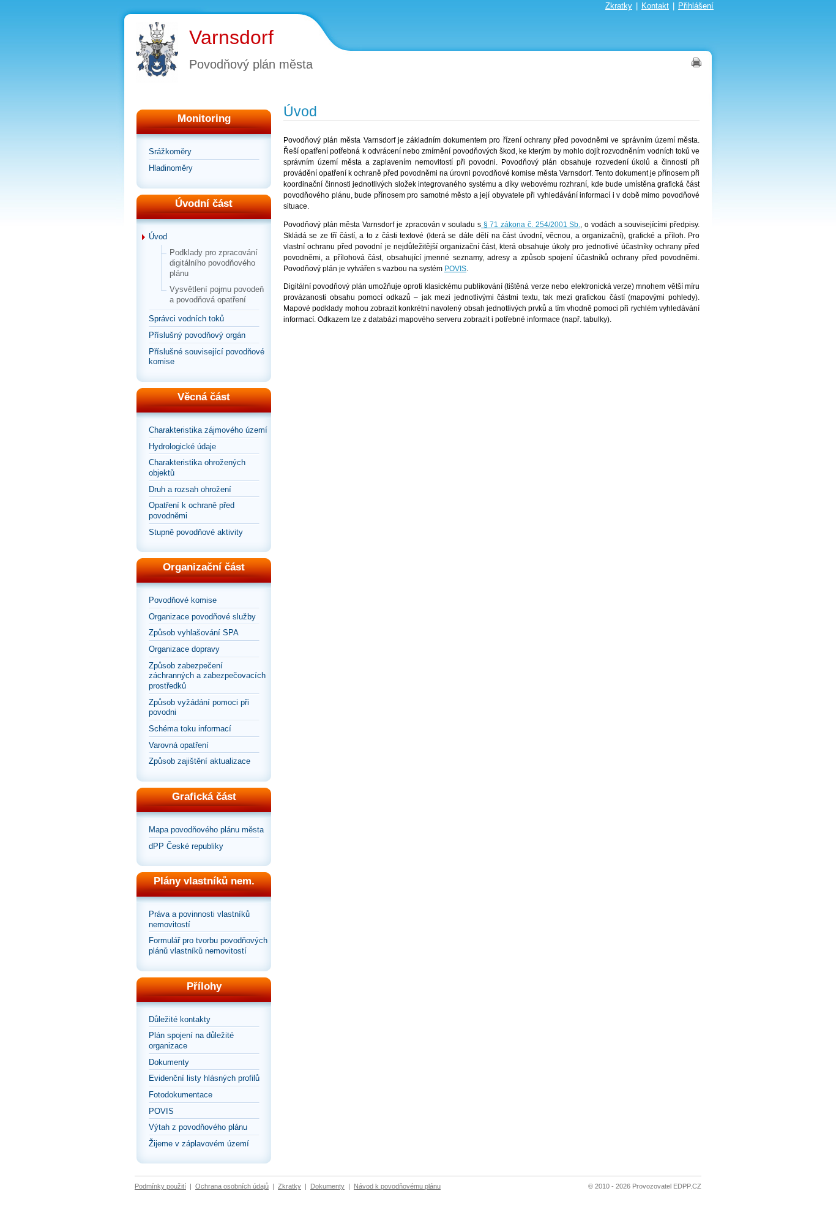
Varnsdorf (231, 37)
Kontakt (655, 5)
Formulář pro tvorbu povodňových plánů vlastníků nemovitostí (208, 945)
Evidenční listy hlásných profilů (204, 1078)
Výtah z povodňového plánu (198, 1127)
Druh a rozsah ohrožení (190, 489)
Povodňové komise (183, 600)
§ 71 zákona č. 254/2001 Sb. (530, 224)
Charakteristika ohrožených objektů (197, 467)
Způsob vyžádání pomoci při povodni (199, 707)
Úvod (158, 236)
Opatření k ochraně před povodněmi (191, 510)
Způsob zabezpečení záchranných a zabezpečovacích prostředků (207, 675)
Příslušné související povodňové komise (206, 357)
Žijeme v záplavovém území (199, 1143)
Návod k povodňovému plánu (397, 1186)
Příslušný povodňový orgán (197, 335)
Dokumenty (169, 1062)
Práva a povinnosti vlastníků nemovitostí (199, 919)
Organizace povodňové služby (202, 616)
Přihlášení (696, 5)
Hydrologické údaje (182, 446)
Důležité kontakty (180, 1019)
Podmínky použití (160, 1186)
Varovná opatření (179, 745)
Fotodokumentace (180, 1094)
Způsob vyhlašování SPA (194, 632)
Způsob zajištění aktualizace (199, 761)
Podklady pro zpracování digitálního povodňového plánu (214, 262)
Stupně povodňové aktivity (196, 532)
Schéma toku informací (190, 728)
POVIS (161, 1111)
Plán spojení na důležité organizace (191, 1040)
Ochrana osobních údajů (232, 1186)
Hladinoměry (171, 168)
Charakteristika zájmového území (208, 430)
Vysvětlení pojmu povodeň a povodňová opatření (217, 294)
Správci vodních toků (186, 318)
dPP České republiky (186, 846)
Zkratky (618, 5)
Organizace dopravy (184, 649)
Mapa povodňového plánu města (206, 829)
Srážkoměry (170, 151)
